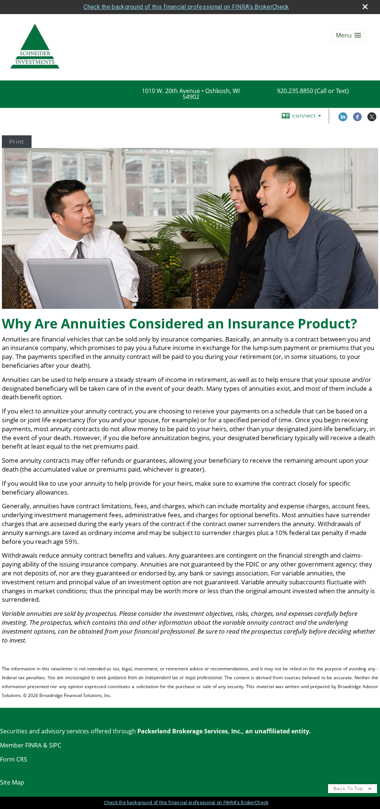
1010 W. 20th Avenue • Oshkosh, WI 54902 (191, 94)
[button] (348, 35)
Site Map (12, 782)
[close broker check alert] (365, 7)
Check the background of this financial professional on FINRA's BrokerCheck (186, 6)
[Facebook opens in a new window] (357, 119)
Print (16, 141)
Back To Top (349, 788)
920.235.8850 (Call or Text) (313, 91)
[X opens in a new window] (371, 119)
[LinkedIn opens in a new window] (342, 119)
